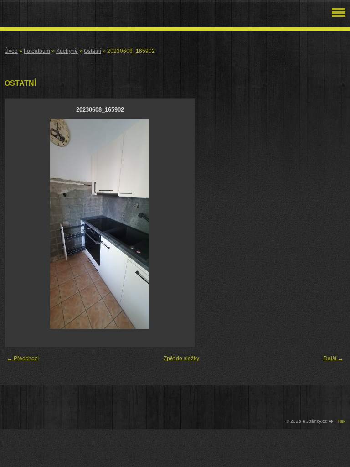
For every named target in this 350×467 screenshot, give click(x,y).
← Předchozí (23, 358)
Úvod (11, 51)
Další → (333, 358)
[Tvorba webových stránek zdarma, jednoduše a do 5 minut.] (331, 422)
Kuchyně (67, 51)
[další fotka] (180, 224)
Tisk (341, 421)
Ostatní (92, 51)
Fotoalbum (37, 51)
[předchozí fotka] (20, 224)
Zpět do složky (181, 358)
